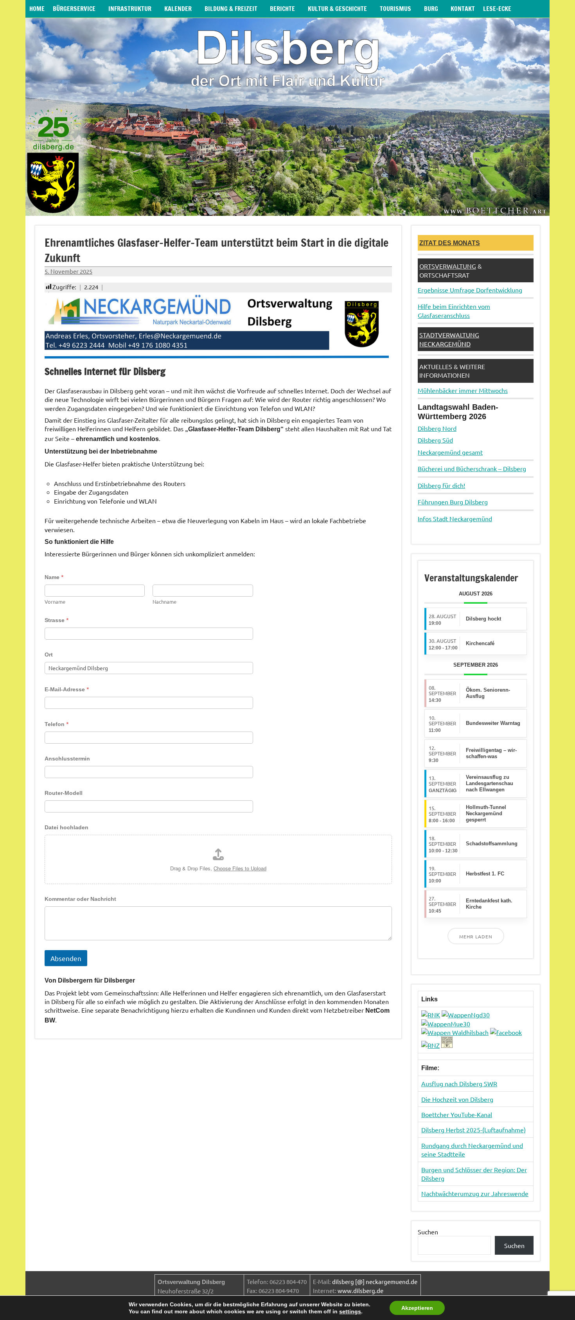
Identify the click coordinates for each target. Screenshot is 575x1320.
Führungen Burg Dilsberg (453, 502)
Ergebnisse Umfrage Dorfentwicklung (470, 290)
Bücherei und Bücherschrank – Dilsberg (472, 468)
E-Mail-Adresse (67, 689)
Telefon (57, 724)
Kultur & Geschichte (337, 8)
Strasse (57, 620)
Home (37, 8)
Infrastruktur (129, 8)
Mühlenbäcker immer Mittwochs (463, 390)
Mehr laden (475, 936)
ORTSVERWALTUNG (447, 266)
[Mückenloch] (445, 1024)
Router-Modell (64, 793)
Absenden (65, 958)
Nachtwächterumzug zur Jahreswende (474, 1193)
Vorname (55, 602)
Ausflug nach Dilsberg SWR (459, 1083)
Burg (431, 8)
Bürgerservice (74, 8)
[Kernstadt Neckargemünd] (466, 1015)
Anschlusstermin (67, 758)
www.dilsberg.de (360, 1290)
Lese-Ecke (497, 8)
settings (350, 1311)
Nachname (164, 602)
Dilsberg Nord (437, 428)
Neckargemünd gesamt (450, 452)
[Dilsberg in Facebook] (506, 1032)
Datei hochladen (66, 827)
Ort (49, 654)
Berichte (282, 8)
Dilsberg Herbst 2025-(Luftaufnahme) (473, 1129)
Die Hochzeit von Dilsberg (457, 1099)
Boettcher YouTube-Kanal (456, 1114)
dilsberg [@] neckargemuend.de (374, 1281)
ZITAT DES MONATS (449, 243)
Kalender (178, 8)
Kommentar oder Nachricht (80, 899)
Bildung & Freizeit (231, 8)
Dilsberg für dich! (441, 485)
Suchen (428, 1232)
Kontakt (463, 8)
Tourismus (395, 8)
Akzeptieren (417, 1308)
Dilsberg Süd (435, 440)
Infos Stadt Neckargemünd (455, 518)
